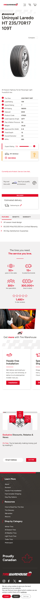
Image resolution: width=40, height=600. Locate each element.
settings (24, 592)
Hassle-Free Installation (13, 491)
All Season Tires (10, 530)
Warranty (27, 217)
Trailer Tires (9, 539)
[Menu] (24, 4)
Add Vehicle (12, 158)
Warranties (8, 513)
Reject (16, 596)
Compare (31, 38)
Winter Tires (9, 527)
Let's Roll (31, 460)
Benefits (15, 217)
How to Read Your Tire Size (14, 507)
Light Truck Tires (10, 536)
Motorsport (9, 543)
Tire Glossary (9, 510)
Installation (12, 383)
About (7, 484)
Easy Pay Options (11, 497)
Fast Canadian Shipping (13, 494)
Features (5, 217)
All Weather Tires (11, 533)
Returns (7, 517)
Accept (6, 596)
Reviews (8, 487)
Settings (26, 596)
